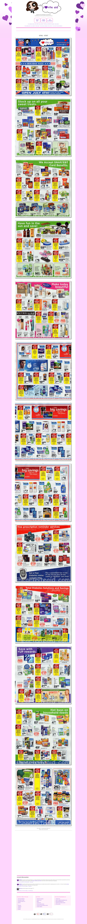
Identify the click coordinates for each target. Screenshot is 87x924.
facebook (19, 905)
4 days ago (30, 886)
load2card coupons (40, 898)
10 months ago (30, 890)
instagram (19, 906)
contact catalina (39, 906)
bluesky (19, 902)
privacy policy (58, 904)
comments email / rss (21, 901)
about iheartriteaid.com (60, 901)
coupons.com (39, 900)
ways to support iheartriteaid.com (61, 900)
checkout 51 (39, 902)
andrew (20, 879)
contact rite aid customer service (42, 905)
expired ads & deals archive (60, 902)
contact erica (58, 898)
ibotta (38, 901)
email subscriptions (21, 898)
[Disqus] (43, 851)
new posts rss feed (21, 900)
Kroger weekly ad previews (36, 880)
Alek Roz (20, 888)
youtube (19, 909)
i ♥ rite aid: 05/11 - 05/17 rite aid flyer (22, 886)
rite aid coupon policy (40, 904)
